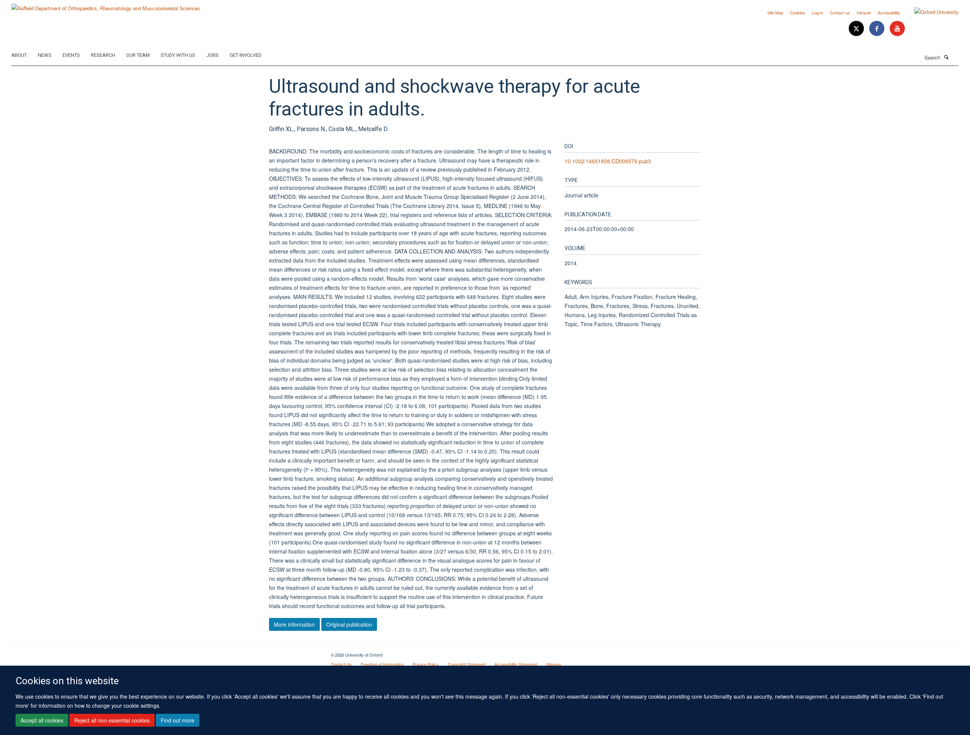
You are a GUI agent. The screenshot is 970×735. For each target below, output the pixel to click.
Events (71, 55)
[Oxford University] (931, 12)
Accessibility (889, 12)
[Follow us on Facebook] (877, 28)
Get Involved (245, 55)
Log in (817, 12)
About (19, 55)
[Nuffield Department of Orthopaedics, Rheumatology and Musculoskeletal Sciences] (105, 5)
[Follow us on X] (857, 28)
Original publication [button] (349, 624)
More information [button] (294, 624)
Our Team (138, 55)
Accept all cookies (41, 720)
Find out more (177, 720)
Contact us (840, 12)
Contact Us (341, 664)
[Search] (946, 57)
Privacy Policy (426, 664)
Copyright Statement (466, 664)
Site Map (775, 12)
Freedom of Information (382, 664)
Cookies (797, 12)
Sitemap (553, 664)
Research (103, 55)
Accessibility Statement (515, 664)
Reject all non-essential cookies (112, 720)
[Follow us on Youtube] (897, 28)
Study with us (178, 55)
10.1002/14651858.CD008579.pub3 (608, 161)
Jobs (212, 55)
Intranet (864, 12)
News (45, 55)
